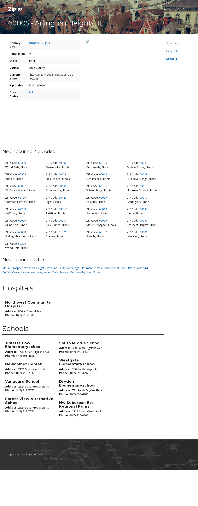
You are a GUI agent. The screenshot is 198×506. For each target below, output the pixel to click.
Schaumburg (111, 268)
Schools (171, 59)
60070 (144, 220)
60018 (103, 174)
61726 (63, 232)
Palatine (52, 268)
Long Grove (93, 272)
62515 (22, 174)
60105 (103, 163)
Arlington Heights (39, 43)
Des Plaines (128, 268)
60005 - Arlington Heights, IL (55, 23)
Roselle (64, 272)
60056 (103, 220)
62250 (22, 209)
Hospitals (172, 51)
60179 (144, 186)
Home (166, 9)
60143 (144, 209)
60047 (63, 220)
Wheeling (142, 268)
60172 (103, 232)
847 (30, 92)
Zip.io (15, 9)
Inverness (36, 272)
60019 (63, 174)
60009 (144, 174)
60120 (63, 197)
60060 (22, 220)
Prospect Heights (35, 268)
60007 (22, 186)
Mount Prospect (12, 268)
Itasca (25, 272)
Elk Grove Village (69, 268)
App (180, 9)
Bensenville (77, 272)
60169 (22, 197)
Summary (172, 43)
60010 (144, 197)
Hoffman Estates (91, 268)
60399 (22, 163)
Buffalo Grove (11, 272)
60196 (63, 186)
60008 (22, 232)
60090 (144, 232)
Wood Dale (51, 272)
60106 (63, 163)
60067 (103, 197)
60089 (144, 163)
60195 (103, 186)
